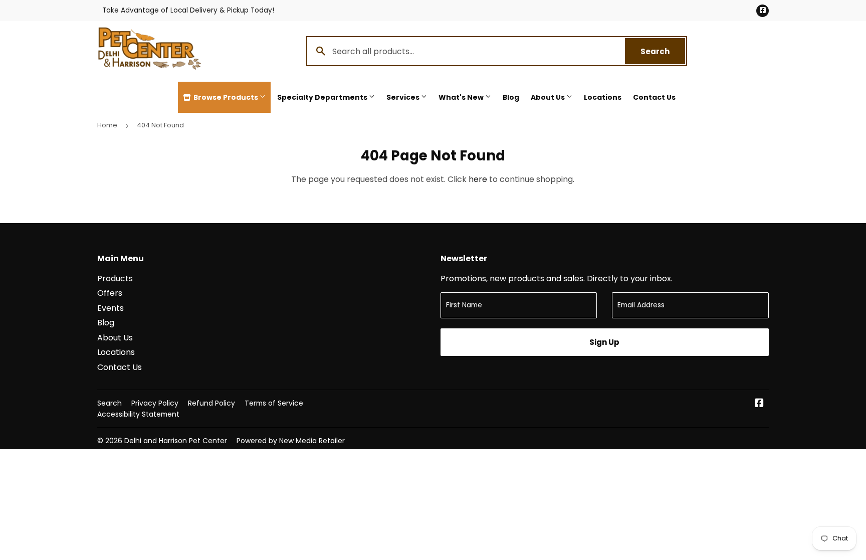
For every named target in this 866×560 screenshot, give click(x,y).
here (478, 179)
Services (403, 97)
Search (662, 51)
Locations (602, 97)
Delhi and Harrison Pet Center (175, 441)
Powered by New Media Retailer (291, 441)
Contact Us (654, 97)
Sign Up (604, 342)
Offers (109, 293)
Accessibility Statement (138, 414)
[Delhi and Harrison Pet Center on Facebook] (759, 404)
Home (107, 125)
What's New (462, 97)
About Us (548, 97)
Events (110, 308)
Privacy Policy (154, 403)
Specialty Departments (323, 97)
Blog (511, 97)
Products (115, 278)
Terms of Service (274, 403)
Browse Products (226, 97)
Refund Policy (211, 403)
